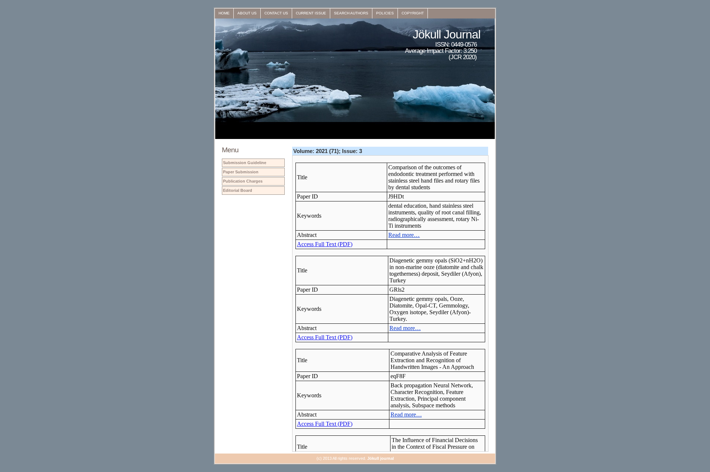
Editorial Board (237, 190)
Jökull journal (380, 458)
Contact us (276, 13)
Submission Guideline (244, 162)
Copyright (413, 13)
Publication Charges (243, 181)
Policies (385, 13)
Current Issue (311, 13)
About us (247, 13)
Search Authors (351, 13)
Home (224, 13)
